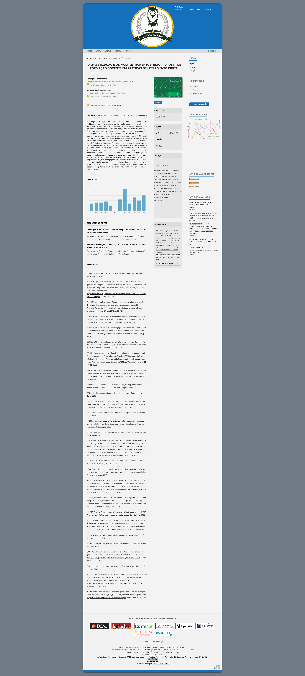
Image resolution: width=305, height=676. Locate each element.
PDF (158, 103)
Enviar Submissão (199, 104)
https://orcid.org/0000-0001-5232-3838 (103, 96)
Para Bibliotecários (195, 93)
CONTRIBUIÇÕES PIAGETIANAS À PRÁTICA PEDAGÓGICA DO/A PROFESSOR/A (200, 205)
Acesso (208, 9)
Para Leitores (193, 86)
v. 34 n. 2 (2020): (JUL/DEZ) (112, 58)
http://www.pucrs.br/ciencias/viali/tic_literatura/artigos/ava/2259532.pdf (115, 535)
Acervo (107, 51)
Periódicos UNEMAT (179, 8)
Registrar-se (195, 9)
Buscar (212, 51)
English (191, 64)
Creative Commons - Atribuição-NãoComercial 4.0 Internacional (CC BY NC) (178, 657)
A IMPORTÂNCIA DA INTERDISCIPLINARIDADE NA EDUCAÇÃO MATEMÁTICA (203, 250)
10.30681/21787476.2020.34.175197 (167, 250)
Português (192, 71)
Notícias (119, 51)
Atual (98, 51)
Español (192, 67)
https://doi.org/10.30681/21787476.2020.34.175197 (107, 105)
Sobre (129, 51)
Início (89, 51)
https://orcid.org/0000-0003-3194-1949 (103, 85)
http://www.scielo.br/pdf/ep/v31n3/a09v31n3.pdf (106, 598)
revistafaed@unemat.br (155, 655)
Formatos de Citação (164, 264)
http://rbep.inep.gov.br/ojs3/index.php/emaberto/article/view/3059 (113, 558)
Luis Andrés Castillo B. (161, 664)
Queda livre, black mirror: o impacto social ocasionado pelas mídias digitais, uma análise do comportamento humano (203, 215)
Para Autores (193, 90)
